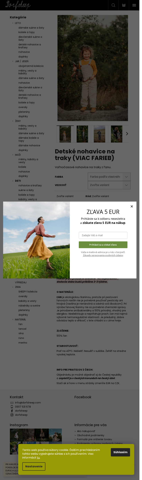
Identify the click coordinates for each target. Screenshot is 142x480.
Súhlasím (120, 452)
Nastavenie (33, 466)
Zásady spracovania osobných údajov (103, 255)
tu (38, 458)
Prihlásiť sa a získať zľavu (103, 244)
